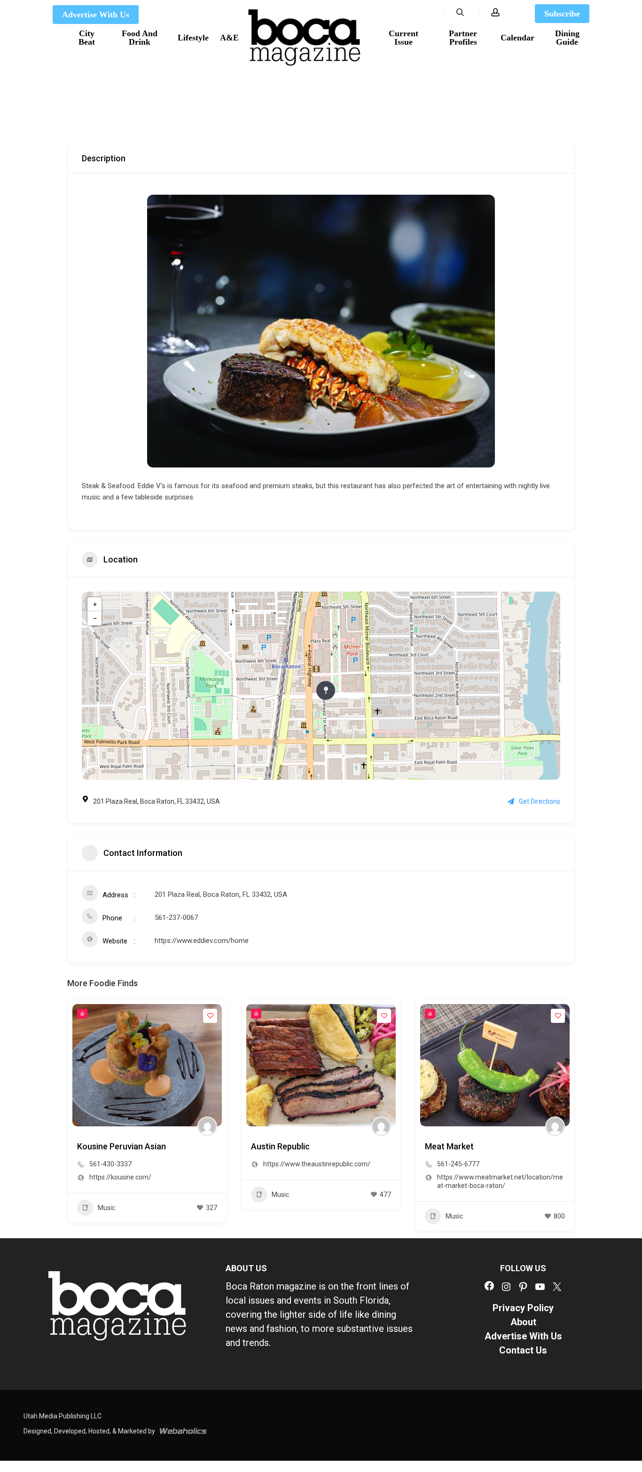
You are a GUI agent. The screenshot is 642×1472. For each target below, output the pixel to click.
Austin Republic (280, 1146)
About (523, 1322)
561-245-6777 (458, 1164)
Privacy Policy (523, 1308)
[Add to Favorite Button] (210, 1016)
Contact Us (523, 1350)
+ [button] (95, 604)
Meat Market (449, 1146)
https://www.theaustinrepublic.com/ (316, 1164)
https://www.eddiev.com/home (202, 940)
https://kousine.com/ (120, 1177)
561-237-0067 (176, 917)
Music (106, 1207)
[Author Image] (207, 1126)
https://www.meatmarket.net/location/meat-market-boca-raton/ (500, 1181)
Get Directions (539, 801)
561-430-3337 (110, 1164)
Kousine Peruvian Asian (121, 1146)
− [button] (95, 618)
